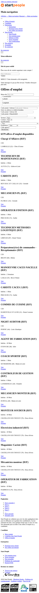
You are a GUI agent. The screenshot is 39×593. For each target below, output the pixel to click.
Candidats (8, 23)
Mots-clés (4, 94)
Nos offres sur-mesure (16, 30)
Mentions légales (18, 579)
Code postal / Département (9, 114)
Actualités (8, 45)
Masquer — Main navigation (28, 16)
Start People (8, 32)
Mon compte (9, 534)
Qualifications (5, 122)
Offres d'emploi (10, 21)
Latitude (5, 99)
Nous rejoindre (13, 39)
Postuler (3, 152)
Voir (2, 150)
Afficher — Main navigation (10, 16)
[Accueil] (13, 7)
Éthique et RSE (14, 38)
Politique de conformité (12, 561)
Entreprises (8, 25)
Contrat (3, 120)
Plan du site (26, 581)
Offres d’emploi (10, 538)
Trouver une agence (11, 570)
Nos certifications (14, 41)
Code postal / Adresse (7, 108)
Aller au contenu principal (9, 2)
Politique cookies (16, 581)
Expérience (4, 125)
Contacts (7, 572)
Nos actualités (9, 559)
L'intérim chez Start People (13, 536)
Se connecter (9, 47)
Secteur (3, 118)
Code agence (5, 127)
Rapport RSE (9, 563)
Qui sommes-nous (14, 36)
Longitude (5, 103)
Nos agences (9, 43)
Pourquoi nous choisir (16, 29)
